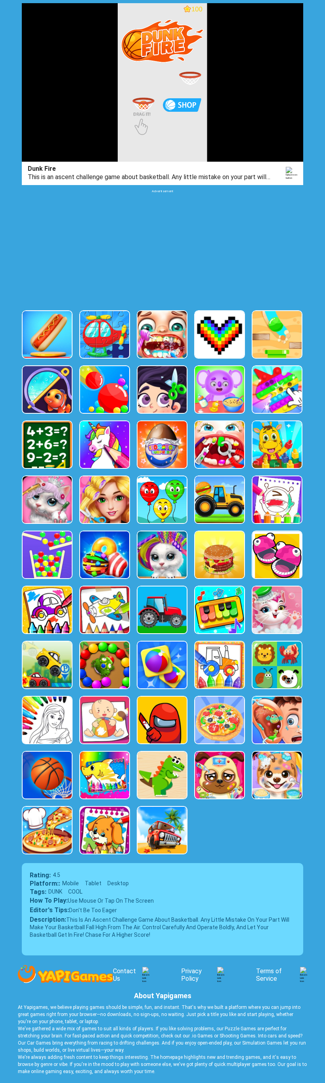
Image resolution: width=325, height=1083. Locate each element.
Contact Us (124, 974)
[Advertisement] (162, 248)
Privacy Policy (191, 974)
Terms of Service (269, 974)
